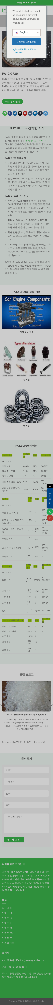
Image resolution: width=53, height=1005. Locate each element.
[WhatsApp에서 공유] (4, 113)
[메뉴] (4, 10)
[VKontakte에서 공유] (30, 113)
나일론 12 (7, 917)
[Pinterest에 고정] (25, 113)
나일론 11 (7, 912)
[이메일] (50, 518)
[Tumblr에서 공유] (40, 113)
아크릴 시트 (8, 942)
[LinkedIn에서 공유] (35, 113)
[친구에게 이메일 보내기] (20, 113)
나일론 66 (7, 927)
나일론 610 (7, 932)
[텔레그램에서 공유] (45, 113)
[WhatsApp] (50, 512)
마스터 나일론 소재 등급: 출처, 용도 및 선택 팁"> (26, 709)
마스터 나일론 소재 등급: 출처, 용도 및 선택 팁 (26, 714)
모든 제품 (7, 908)
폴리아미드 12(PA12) (35, 140)
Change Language (26, 41)
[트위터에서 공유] (15, 113)
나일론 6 (6, 922)
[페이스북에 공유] (9, 113)
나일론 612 (7, 937)
